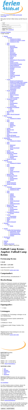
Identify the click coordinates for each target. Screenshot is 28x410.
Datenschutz (7, 371)
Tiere (8, 113)
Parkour (12, 57)
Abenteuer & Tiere (14, 41)
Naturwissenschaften (15, 87)
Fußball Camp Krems (9, 243)
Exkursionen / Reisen (15, 231)
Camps (5, 242)
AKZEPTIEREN (10, 408)
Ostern (5, 185)
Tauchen (12, 69)
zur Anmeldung (4, 382)
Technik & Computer (12, 99)
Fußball (12, 48)
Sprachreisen (13, 89)
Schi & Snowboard (14, 147)
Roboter (12, 104)
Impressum (6, 374)
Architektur (13, 92)
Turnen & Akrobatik (15, 75)
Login (3, 16)
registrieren (11, 29)
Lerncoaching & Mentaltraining (17, 83)
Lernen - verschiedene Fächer (17, 85)
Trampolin (12, 72)
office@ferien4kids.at (10, 363)
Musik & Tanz (10, 111)
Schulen (6, 228)
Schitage (12, 235)
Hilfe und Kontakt (17, 15)
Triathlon (12, 74)
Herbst (5, 115)
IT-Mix (11, 101)
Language (6, 32)
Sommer (6, 36)
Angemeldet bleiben (7, 28)
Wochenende (7, 237)
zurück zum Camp (14, 270)
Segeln (11, 199)
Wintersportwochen (15, 232)
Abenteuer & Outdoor (15, 39)
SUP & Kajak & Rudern (16, 64)
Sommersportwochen (15, 234)
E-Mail (4, 25)
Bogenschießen (14, 47)
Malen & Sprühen (14, 94)
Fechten (12, 50)
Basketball (12, 46)
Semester (6, 160)
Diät (11, 108)
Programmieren (14, 103)
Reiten (11, 58)
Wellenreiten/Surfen (15, 203)
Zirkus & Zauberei (14, 97)
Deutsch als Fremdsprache (16, 80)
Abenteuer (9, 37)
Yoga (11, 78)
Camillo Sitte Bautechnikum (14, 230)
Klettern (12, 51)
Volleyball (12, 76)
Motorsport (12, 53)
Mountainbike (13, 54)
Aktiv (8, 43)
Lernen (8, 79)
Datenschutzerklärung (10, 400)
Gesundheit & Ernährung (13, 107)
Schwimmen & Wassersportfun (17, 60)
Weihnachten (7, 138)
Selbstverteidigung (14, 65)
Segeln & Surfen (14, 62)
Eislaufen (12, 167)
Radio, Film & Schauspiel (13, 114)
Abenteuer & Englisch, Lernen (17, 40)
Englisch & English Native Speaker (18, 82)
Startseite (6, 241)
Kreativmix (12, 93)
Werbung (6, 370)
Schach (12, 61)
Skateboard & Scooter (15, 67)
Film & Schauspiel (11, 182)
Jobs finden (6, 15)
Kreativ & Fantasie (11, 90)
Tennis (11, 71)
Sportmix (12, 68)
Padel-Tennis (13, 55)
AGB (5, 373)
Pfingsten (6, 223)
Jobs (5, 369)
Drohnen (12, 100)
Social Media (13, 106)
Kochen (12, 110)
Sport (8, 44)
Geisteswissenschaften (15, 86)
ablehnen (3, 408)
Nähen (11, 96)
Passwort (4, 26)
